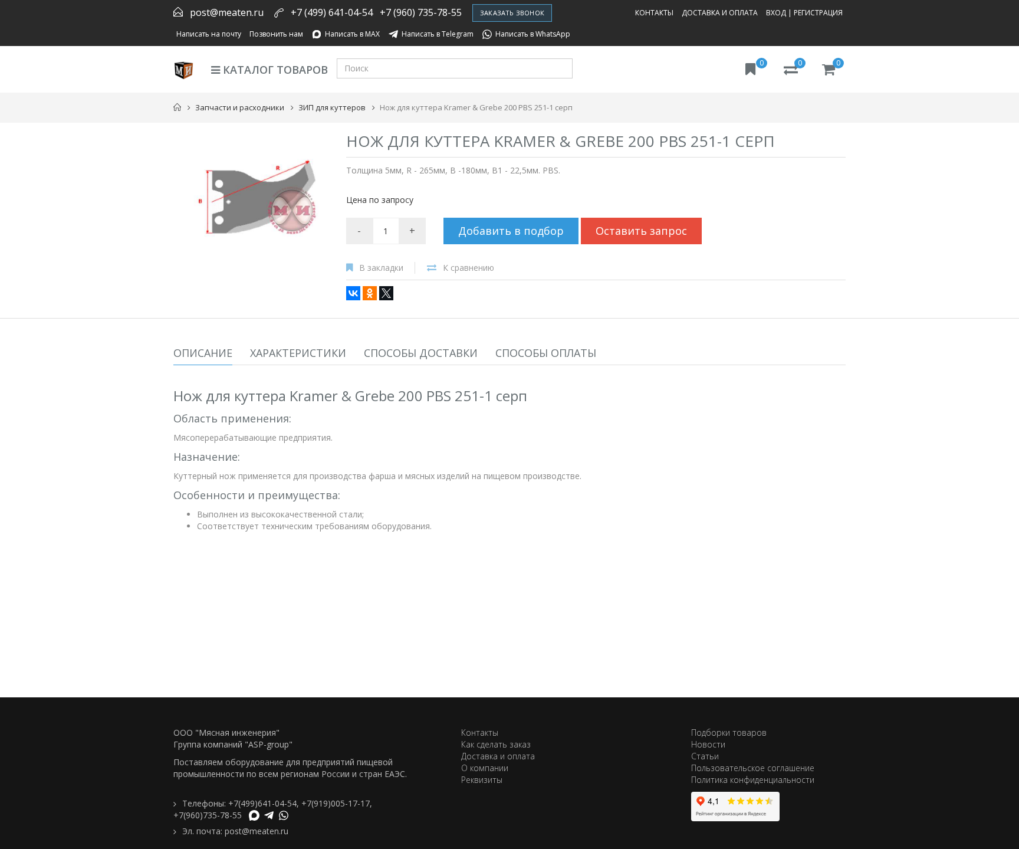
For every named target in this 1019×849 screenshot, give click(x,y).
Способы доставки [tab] (421, 353)
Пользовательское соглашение (752, 767)
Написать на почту (208, 34)
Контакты (654, 13)
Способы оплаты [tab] (545, 353)
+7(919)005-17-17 (335, 803)
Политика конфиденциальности (752, 779)
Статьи (705, 756)
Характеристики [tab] (298, 353)
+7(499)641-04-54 (262, 803)
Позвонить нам (276, 34)
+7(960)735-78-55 (207, 815)
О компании (484, 767)
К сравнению (468, 267)
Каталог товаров (274, 70)
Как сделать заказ (496, 744)
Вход (776, 13)
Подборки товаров (729, 732)
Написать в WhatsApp (532, 34)
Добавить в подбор (511, 231)
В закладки (381, 267)
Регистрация (818, 13)
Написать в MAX (352, 34)
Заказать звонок (512, 12)
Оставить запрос (641, 231)
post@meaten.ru (227, 12)
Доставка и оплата (720, 13)
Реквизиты (481, 779)
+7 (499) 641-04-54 (332, 12)
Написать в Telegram (438, 34)
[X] (386, 293)
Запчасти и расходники (239, 107)
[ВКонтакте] (353, 293)
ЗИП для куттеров (332, 107)
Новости (708, 744)
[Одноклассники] (370, 293)
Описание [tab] (202, 353)
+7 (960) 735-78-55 (421, 12)
